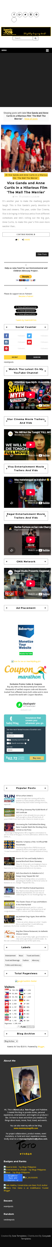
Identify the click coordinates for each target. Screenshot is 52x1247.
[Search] (35, 38)
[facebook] (22, 1154)
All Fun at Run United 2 (24, 796)
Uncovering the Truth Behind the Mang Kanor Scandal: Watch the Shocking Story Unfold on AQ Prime (31, 827)
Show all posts (31, 119)
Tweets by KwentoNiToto (26, 320)
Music (21, 956)
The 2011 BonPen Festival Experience (30, 888)
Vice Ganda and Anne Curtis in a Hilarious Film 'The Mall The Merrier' (28, 176)
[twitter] (21, 1154)
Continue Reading (25, 234)
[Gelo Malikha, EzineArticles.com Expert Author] (25, 1185)
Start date (9, 747)
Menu (4, 50)
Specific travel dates (18, 743)
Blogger (41, 1047)
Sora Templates (19, 1236)
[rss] (24, 1154)
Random (37, 357)
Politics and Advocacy (13, 965)
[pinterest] (31, 1154)
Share (27, 240)
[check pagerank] (26, 981)
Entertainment (10, 956)
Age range (10, 733)
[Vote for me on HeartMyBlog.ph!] (25, 661)
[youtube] (28, 1154)
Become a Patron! (26, 296)
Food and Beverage (12, 960)
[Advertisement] (26, 80)
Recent (15, 357)
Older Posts (42, 254)
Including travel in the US (19, 740)
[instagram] (26, 1154)
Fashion (26, 960)
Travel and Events (33, 956)
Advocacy (35, 960)
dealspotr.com (26, 710)
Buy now (37, 758)
